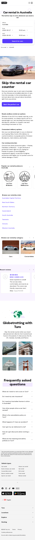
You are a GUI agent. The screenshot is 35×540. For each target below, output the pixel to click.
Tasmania (5, 219)
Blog (17, 488)
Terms (14, 529)
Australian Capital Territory (11, 198)
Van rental (21, 468)
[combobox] (17, 24)
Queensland (6, 211)
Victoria (5, 224)
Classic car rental (23, 466)
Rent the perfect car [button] (11, 104)
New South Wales (8, 202)
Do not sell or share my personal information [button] (13, 535)
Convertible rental (6, 471)
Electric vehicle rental (7, 473)
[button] (30, 3)
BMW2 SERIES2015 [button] (16, 277)
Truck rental (22, 473)
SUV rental (21, 471)
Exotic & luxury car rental (8, 468)
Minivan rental (22, 475)
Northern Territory (8, 206)
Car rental (3, 47)
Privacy (20, 529)
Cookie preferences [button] (6, 532)
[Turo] (4, 2)
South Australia (7, 215)
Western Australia (8, 228)
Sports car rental (6, 475)
